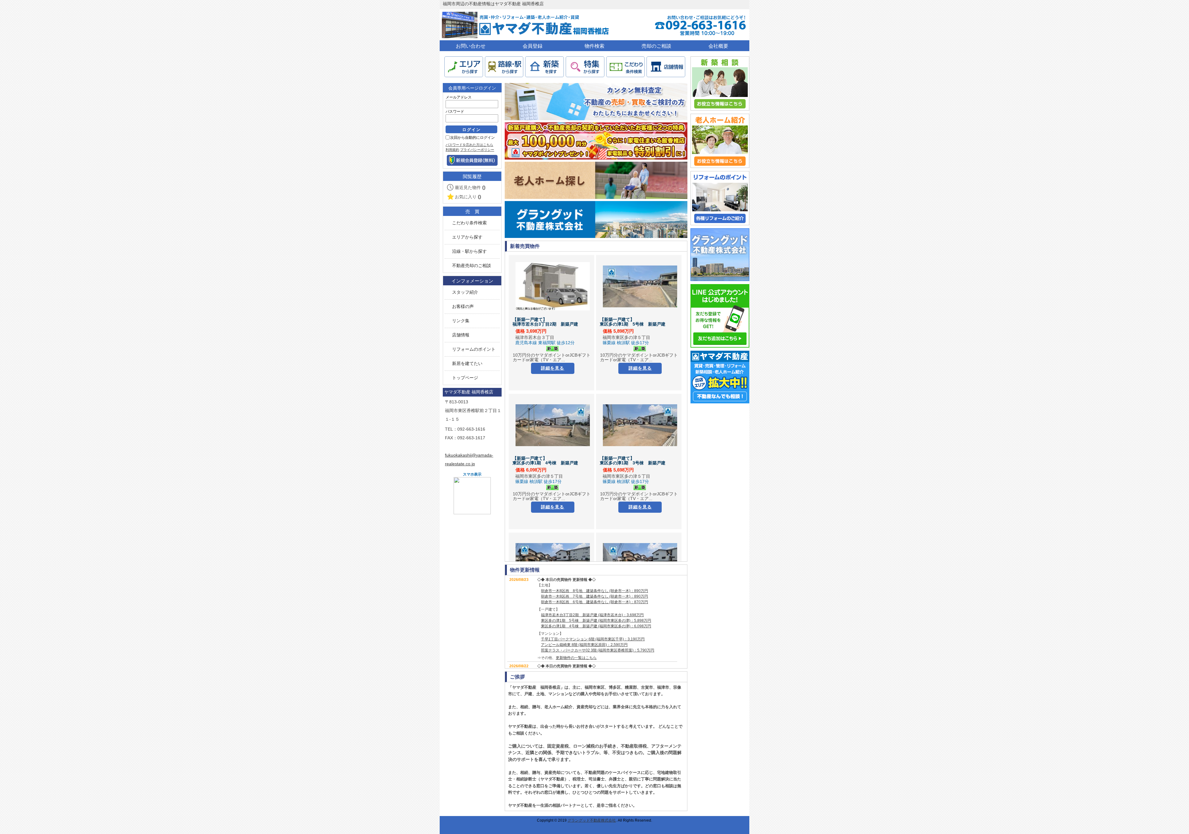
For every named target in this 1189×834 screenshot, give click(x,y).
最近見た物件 (470, 187)
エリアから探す (467, 237)
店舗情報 (460, 335)
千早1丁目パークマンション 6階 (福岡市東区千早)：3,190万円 (593, 639)
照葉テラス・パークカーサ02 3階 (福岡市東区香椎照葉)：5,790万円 (597, 650)
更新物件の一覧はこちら (576, 658)
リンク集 (460, 320)
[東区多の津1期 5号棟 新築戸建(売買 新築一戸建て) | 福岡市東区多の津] (640, 286)
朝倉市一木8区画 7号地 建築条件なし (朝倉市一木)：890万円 (594, 596)
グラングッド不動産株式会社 (592, 820)
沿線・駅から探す (469, 251)
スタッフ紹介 (465, 292)
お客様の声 (463, 306)
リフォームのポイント (473, 349)
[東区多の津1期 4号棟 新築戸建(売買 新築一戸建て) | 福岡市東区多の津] (553, 425)
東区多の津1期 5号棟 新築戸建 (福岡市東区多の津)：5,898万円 (596, 620)
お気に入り (468, 197)
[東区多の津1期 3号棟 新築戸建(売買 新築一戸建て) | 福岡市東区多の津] (640, 425)
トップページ (465, 377)
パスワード (455, 111)
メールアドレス (459, 97)
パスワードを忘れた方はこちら (469, 145)
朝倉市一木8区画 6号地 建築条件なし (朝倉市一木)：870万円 (594, 602)
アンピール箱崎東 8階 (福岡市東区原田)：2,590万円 (584, 645)
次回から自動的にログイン (472, 137)
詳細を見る (552, 368)
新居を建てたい (467, 363)
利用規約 (452, 149)
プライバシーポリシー (477, 149)
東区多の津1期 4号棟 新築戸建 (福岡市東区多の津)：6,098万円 (596, 626)
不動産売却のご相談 (471, 265)
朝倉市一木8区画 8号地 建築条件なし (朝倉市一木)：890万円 (594, 591)
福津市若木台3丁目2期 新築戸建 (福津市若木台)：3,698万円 (592, 615)
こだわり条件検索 (469, 223)
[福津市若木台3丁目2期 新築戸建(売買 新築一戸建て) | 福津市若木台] (553, 286)
